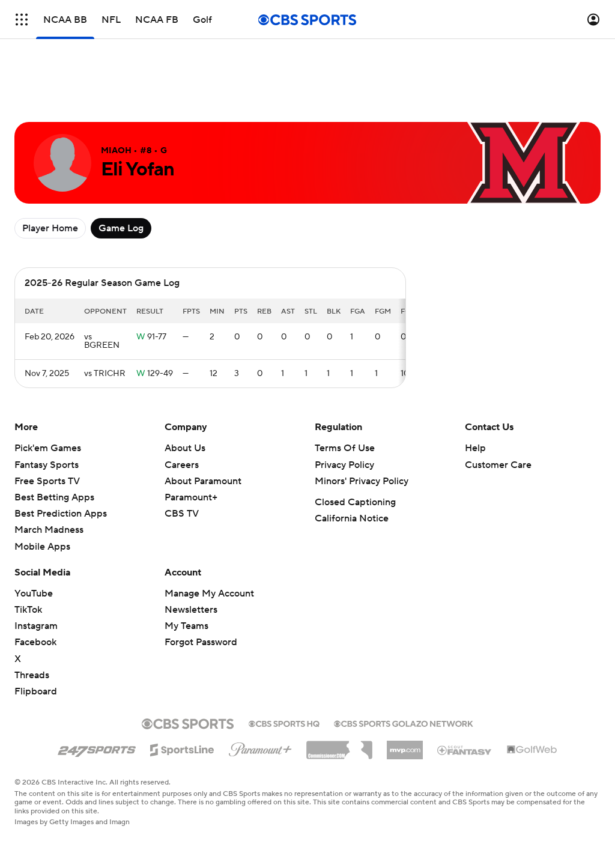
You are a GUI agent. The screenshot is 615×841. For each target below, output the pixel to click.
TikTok (28, 610)
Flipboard (35, 691)
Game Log (121, 228)
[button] (21, 19)
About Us (185, 448)
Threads (31, 675)
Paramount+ (191, 497)
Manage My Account (209, 593)
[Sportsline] (182, 748)
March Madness (48, 530)
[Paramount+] (260, 747)
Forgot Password (201, 642)
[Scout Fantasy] (464, 750)
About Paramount (203, 481)
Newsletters (191, 610)
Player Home (50, 228)
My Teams (186, 626)
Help (475, 448)
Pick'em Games (47, 448)
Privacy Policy (344, 465)
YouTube (33, 593)
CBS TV (182, 514)
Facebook (35, 642)
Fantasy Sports (46, 465)
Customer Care (498, 465)
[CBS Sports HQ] (284, 723)
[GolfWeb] (532, 750)
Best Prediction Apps (60, 514)
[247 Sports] (97, 748)
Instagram (36, 626)
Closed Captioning (355, 502)
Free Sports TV (47, 481)
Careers (182, 465)
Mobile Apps (42, 547)
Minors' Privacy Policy (361, 481)
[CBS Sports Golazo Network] (403, 723)
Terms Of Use (345, 448)
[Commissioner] (339, 745)
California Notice (352, 518)
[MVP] (405, 745)
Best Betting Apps (54, 497)
